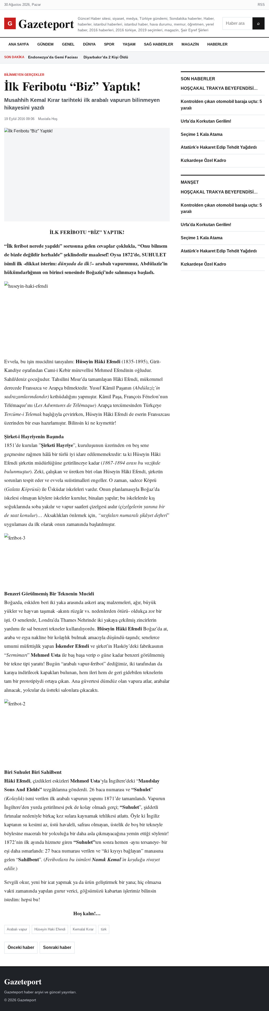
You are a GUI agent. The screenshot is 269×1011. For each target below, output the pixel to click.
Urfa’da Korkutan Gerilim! (206, 121)
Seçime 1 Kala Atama (202, 134)
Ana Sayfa (18, 44)
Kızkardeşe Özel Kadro (203, 160)
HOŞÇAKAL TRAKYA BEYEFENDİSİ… (219, 88)
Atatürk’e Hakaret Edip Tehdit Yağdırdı (219, 147)
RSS (261, 5)
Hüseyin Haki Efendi (49, 929)
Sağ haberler (158, 44)
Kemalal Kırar (83, 929)
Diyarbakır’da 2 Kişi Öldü (106, 57)
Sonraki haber (57, 947)
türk (104, 929)
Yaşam (129, 44)
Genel (68, 44)
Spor (109, 44)
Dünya (89, 44)
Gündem (45, 44)
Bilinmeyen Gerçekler (24, 75)
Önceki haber (21, 947)
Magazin (190, 44)
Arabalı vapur (17, 929)
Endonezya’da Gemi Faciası (53, 57)
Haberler (217, 44)
